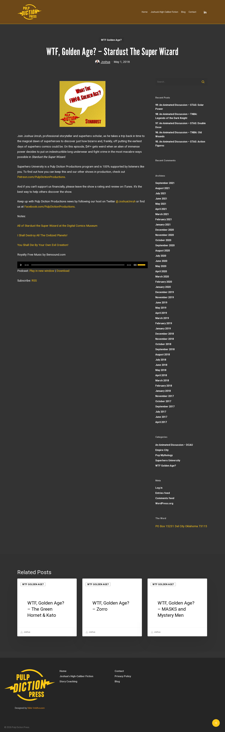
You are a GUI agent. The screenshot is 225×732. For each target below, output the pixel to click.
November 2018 (164, 338)
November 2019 (164, 297)
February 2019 (163, 323)
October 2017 (163, 401)
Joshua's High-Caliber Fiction (76, 676)
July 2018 (160, 359)
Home (63, 671)
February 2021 (163, 219)
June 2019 (161, 302)
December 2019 (164, 292)
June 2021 (161, 198)
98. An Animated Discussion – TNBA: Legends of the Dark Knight (176, 116)
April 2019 (161, 313)
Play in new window (41, 271)
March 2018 (162, 380)
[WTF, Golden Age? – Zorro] (112, 607)
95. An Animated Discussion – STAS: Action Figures (180, 143)
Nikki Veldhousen (36, 708)
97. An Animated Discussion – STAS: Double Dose (180, 125)
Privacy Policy (123, 676)
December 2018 (164, 333)
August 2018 (162, 354)
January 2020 (163, 287)
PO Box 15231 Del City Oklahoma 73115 (181, 526)
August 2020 (162, 250)
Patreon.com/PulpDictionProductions (41, 177)
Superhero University (167, 460)
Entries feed (162, 493)
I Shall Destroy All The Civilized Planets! (42, 235)
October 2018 (163, 344)
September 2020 (164, 245)
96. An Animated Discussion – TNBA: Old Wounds (178, 134)
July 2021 (160, 193)
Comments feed (164, 498)
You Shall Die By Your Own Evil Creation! (42, 245)
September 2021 (164, 183)
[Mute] (135, 264)
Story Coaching (68, 681)
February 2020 (163, 281)
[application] (82, 265)
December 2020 (164, 229)
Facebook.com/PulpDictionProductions (49, 206)
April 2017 (161, 422)
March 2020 (162, 276)
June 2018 (161, 364)
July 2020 (160, 255)
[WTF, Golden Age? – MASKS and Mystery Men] (177, 607)
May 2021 (160, 203)
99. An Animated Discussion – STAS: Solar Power (179, 106)
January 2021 (163, 224)
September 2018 (164, 349)
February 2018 (163, 385)
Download (62, 271)
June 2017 (161, 416)
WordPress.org (164, 503)
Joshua (105, 62)
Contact (119, 671)
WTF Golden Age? (111, 40)
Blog (117, 681)
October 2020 (163, 240)
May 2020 (160, 266)
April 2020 (161, 271)
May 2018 (160, 370)
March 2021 (162, 214)
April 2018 (161, 375)
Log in (158, 487)
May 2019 (160, 307)
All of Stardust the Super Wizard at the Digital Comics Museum (57, 225)
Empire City (162, 450)
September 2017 (164, 406)
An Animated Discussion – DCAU (174, 444)
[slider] (142, 264)
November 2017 (164, 396)
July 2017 (160, 411)
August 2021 (162, 188)
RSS (34, 280)
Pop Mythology (164, 455)
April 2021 (161, 209)
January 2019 (163, 328)
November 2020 (164, 235)
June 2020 (161, 261)
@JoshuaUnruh (125, 201)
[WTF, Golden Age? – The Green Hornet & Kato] (47, 607)
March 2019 (162, 318)
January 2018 (163, 390)
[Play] (21, 264)
